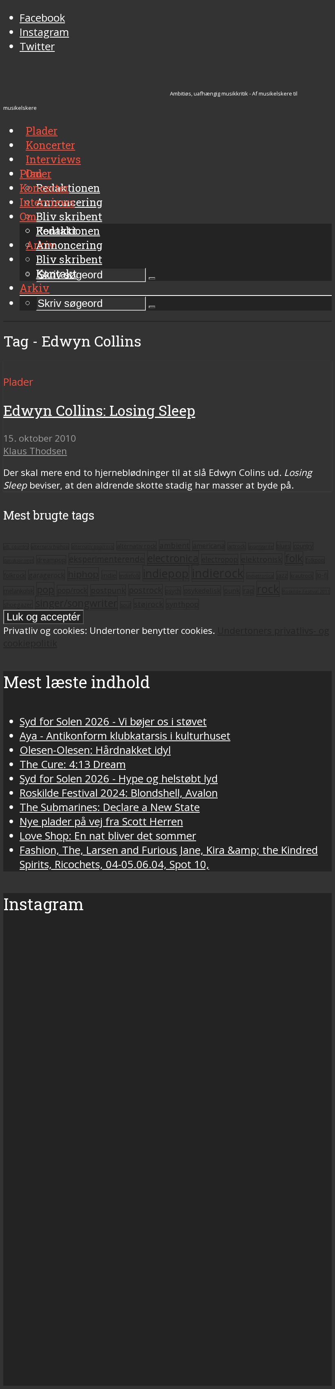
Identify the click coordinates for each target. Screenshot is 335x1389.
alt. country (16, 546)
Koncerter (44, 188)
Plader (35, 173)
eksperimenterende (106, 558)
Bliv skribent (69, 216)
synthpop (182, 604)
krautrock (301, 575)
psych (173, 591)
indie (109, 575)
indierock (217, 573)
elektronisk (261, 559)
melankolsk (19, 591)
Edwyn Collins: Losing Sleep (99, 410)
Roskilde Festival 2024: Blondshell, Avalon (119, 793)
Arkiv (34, 288)
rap (248, 590)
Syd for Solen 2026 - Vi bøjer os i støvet (113, 721)
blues (283, 546)
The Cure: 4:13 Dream (73, 764)
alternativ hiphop (50, 546)
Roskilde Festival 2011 (306, 591)
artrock (237, 546)
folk (294, 558)
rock (268, 588)
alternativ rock (136, 546)
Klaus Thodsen (35, 450)
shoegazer (18, 604)
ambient (174, 545)
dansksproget (19, 560)
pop (45, 589)
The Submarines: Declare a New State (110, 807)
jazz (282, 575)
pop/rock (72, 590)
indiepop (166, 573)
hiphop (83, 574)
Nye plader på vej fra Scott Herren (101, 821)
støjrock (148, 604)
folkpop (315, 560)
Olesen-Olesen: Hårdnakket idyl (95, 750)
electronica (173, 558)
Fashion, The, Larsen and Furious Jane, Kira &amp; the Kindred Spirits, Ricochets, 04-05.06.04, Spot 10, (169, 857)
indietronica (260, 576)
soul (126, 605)
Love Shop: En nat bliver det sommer (108, 836)
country (303, 546)
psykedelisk (202, 590)
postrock (145, 590)
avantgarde (261, 546)
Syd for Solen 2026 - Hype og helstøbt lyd (119, 778)
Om (28, 216)
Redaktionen (68, 231)
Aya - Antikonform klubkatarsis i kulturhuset (125, 736)
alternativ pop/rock (93, 546)
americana (209, 545)
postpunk (108, 590)
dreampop (51, 560)
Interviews (53, 159)
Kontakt (56, 273)
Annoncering (69, 245)
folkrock (14, 575)
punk (232, 590)
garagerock (47, 575)
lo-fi (322, 575)
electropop (220, 559)
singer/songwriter (76, 603)
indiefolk (130, 575)
